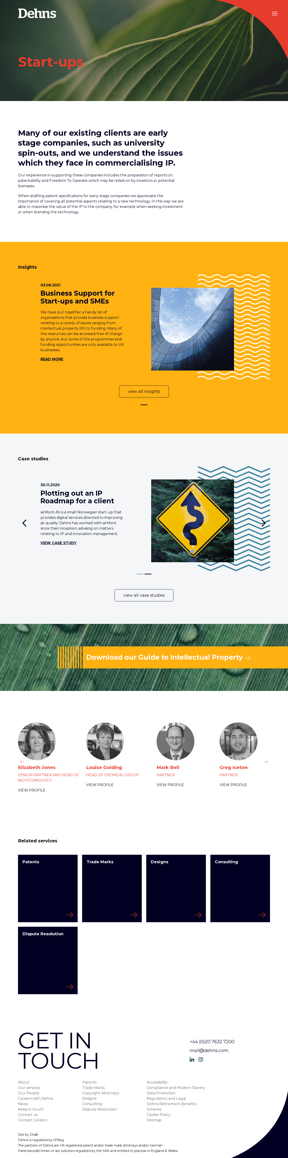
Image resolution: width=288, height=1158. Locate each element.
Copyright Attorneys (100, 1093)
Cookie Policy (159, 1115)
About (23, 1082)
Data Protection (161, 1093)
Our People (28, 1093)
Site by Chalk (28, 1135)
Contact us (28, 1115)
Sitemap (154, 1120)
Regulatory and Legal (166, 1098)
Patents (89, 1082)
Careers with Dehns (35, 1098)
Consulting (92, 1104)
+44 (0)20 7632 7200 (212, 1041)
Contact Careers (32, 1120)
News (23, 1104)
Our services (29, 1088)
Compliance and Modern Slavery (176, 1088)
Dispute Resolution (99, 1109)
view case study (58, 543)
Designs (89, 1098)
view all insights (144, 391)
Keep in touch (30, 1109)
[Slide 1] (148, 574)
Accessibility (157, 1082)
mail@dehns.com (209, 1050)
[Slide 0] (144, 404)
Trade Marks (93, 1088)
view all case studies (144, 595)
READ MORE (51, 359)
